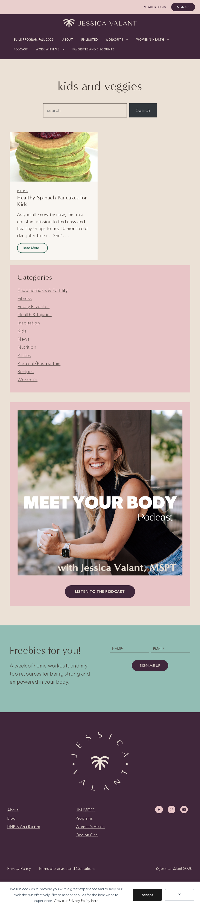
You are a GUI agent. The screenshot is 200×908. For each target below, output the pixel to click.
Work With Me (48, 49)
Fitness (25, 298)
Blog (11, 818)
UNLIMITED (89, 39)
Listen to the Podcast (100, 591)
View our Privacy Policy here (76, 900)
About (67, 39)
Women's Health (90, 826)
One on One (87, 834)
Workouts (28, 379)
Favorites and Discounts (93, 49)
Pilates (24, 355)
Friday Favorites (34, 306)
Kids (22, 331)
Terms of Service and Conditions (67, 868)
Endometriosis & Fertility (43, 290)
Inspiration (29, 323)
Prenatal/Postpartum (39, 363)
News (24, 339)
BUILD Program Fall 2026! (34, 39)
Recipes (22, 191)
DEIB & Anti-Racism (23, 826)
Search (143, 110)
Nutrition (27, 347)
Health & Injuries (35, 314)
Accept (147, 895)
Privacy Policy (19, 868)
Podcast (21, 49)
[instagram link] (171, 809)
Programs (84, 818)
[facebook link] (159, 809)
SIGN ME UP (150, 665)
